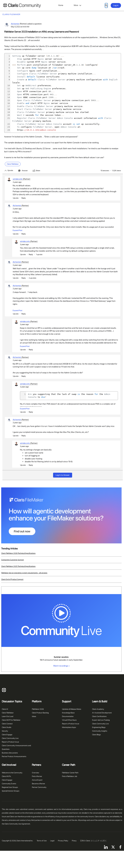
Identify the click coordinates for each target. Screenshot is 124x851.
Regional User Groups (10, 787)
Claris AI (5, 709)
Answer (25, 171)
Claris (4, 690)
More (76, 5)
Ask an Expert (37, 780)
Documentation (67, 716)
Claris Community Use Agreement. (18, 824)
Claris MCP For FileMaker (11, 720)
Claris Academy (98, 709)
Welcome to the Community (12, 773)
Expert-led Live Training (101, 720)
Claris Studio (6, 727)
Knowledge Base (68, 713)
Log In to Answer (63, 475)
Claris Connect (7, 724)
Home (60, 5)
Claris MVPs (6, 776)
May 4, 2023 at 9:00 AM (20, 27)
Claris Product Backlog (40, 713)
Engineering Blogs (99, 727)
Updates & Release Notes (71, 709)
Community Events (9, 784)
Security (5, 731)
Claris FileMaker (8, 713)
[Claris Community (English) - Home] (22, 5)
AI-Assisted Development (102, 713)
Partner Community (39, 787)
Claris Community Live (10, 738)
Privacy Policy (63, 841)
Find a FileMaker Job (69, 776)
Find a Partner (37, 776)
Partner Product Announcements (14, 756)
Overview (35, 773)
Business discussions (10, 753)
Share (38, 171)
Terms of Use (42, 841)
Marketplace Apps (69, 727)
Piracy (74, 841)
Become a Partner (38, 784)
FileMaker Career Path (70, 773)
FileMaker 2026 (38, 709)
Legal (52, 841)
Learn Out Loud (7, 716)
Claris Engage (7, 735)
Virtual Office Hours (69, 720)
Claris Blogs (96, 735)
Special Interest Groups (10, 791)
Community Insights (99, 731)
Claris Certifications (99, 716)
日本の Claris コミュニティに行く (93, 841)
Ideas (34, 716)
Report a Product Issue (10, 742)
